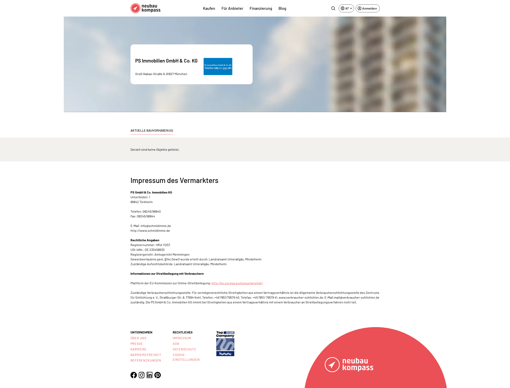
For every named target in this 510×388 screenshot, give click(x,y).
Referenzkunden (145, 360)
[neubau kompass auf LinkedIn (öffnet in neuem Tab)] (149, 375)
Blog (282, 8)
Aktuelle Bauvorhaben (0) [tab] (151, 130)
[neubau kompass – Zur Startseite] (145, 8)
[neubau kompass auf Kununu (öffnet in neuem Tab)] (225, 343)
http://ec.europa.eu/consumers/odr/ (237, 283)
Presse (136, 343)
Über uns (138, 338)
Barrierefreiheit (145, 355)
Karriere (138, 349)
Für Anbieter (232, 8)
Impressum (182, 338)
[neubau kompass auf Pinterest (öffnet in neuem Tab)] (157, 375)
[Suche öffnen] (333, 8)
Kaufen (209, 8)
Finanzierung (261, 8)
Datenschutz (184, 349)
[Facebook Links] (133, 375)
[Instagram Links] (141, 375)
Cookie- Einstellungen (186, 357)
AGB (176, 343)
